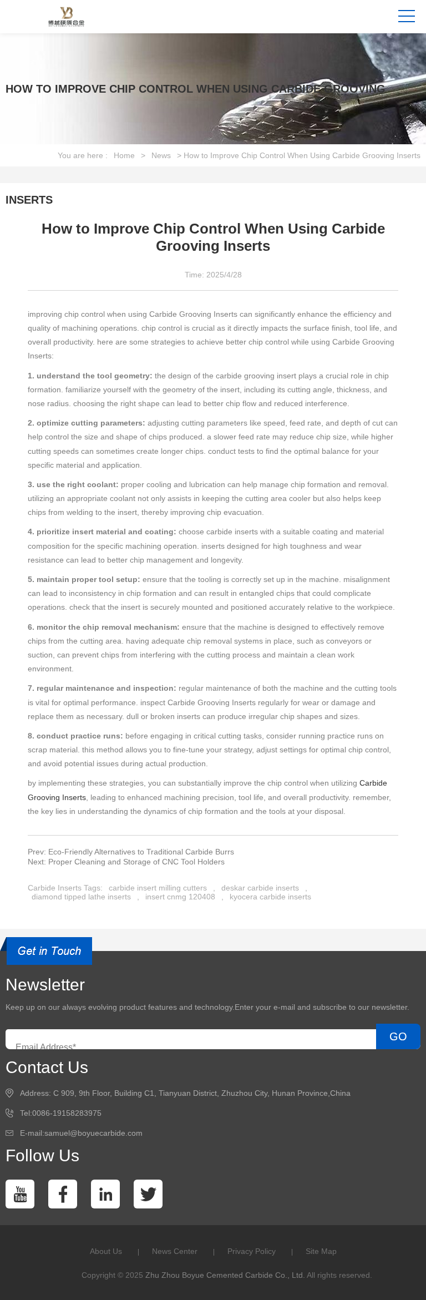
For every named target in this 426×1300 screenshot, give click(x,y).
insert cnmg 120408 (180, 896)
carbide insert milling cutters (158, 887)
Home (124, 155)
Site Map (321, 1251)
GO (398, 1036)
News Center (174, 1251)
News (161, 155)
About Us (106, 1251)
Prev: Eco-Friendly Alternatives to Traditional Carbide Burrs (131, 851)
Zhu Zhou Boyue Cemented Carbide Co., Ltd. (225, 1275)
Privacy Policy (251, 1251)
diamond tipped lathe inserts (81, 896)
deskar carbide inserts (260, 887)
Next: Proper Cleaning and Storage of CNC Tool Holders (126, 861)
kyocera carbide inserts (270, 896)
